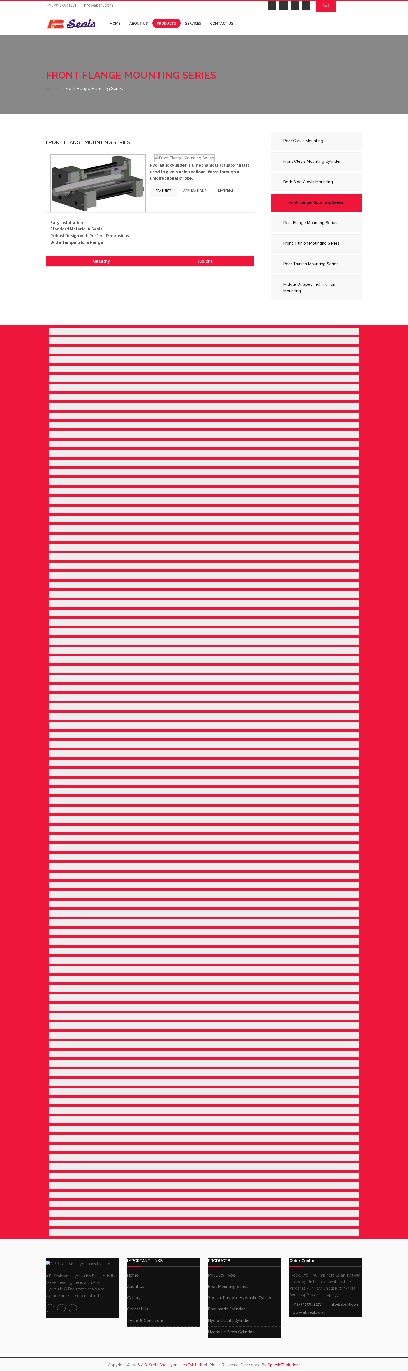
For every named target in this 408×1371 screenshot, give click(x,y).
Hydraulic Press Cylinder (231, 1332)
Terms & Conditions (145, 1320)
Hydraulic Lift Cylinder (229, 1320)
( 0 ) (326, 6)
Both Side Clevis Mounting (308, 182)
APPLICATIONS (194, 190)
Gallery (134, 1297)
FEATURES (164, 190)
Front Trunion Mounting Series (311, 243)
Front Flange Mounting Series (316, 202)
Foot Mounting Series (228, 1286)
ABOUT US (138, 23)
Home (52, 88)
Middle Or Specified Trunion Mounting (309, 287)
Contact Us (137, 1309)
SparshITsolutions (284, 1365)
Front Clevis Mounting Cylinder (312, 161)
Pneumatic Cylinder (226, 1309)
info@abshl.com (98, 5)
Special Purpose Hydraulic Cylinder (241, 1297)
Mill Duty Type (221, 1275)
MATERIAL (226, 190)
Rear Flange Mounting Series (310, 222)
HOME (115, 23)
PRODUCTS (166, 23)
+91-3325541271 (62, 5)
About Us (135, 1286)
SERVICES (193, 23)
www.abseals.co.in (309, 1312)
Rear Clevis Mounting (303, 141)
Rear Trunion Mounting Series (310, 264)
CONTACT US (221, 23)
